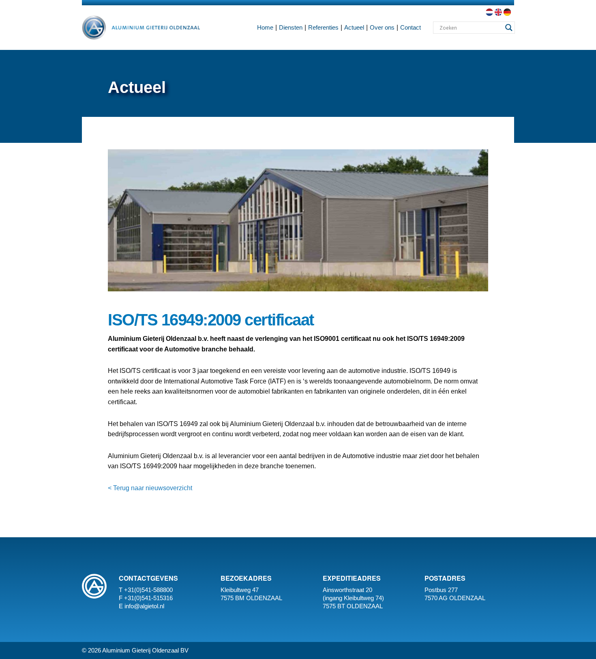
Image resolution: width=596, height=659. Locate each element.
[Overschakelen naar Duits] (506, 12)
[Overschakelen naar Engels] (497, 12)
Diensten (290, 27)
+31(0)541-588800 (148, 589)
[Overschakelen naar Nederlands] (488, 12)
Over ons (382, 27)
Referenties (323, 27)
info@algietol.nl (144, 606)
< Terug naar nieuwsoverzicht (150, 488)
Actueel (354, 27)
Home (265, 27)
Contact (410, 27)
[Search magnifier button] (509, 27)
